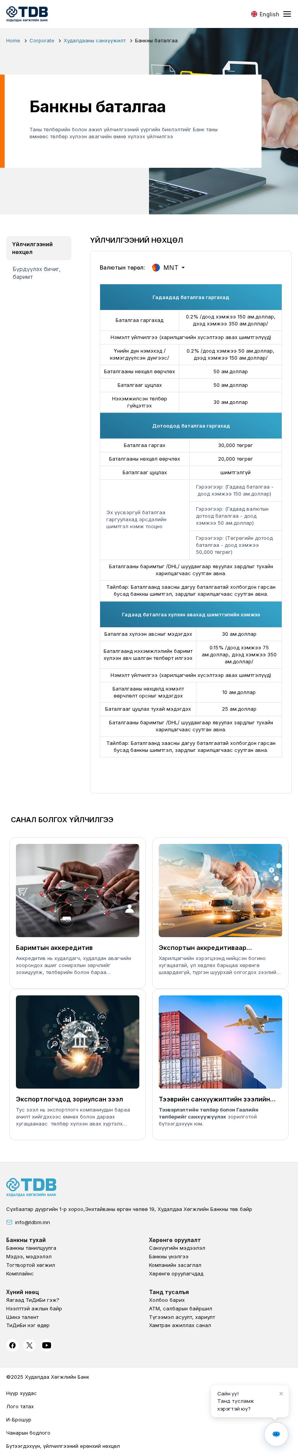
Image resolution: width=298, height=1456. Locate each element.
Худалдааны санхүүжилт (95, 40)
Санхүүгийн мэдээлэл (177, 1248)
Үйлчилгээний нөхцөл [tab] (32, 248)
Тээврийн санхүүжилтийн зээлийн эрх (214, 1099)
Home (13, 40)
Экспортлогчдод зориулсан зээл (69, 1099)
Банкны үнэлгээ (169, 1256)
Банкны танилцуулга (31, 1248)
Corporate (41, 40)
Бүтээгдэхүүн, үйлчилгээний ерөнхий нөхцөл (63, 1446)
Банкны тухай (26, 1240)
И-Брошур (18, 1419)
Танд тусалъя (169, 1292)
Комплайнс (20, 1273)
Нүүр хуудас (21, 1393)
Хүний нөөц (22, 1292)
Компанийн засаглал (175, 1265)
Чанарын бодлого (28, 1433)
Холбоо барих (167, 1300)
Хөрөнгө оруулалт (175, 1240)
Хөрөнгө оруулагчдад (176, 1273)
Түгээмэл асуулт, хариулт (182, 1317)
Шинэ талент (22, 1317)
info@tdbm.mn (32, 1222)
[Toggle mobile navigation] (287, 14)
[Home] (27, 14)
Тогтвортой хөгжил (30, 1265)
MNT (170, 267)
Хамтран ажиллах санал (180, 1325)
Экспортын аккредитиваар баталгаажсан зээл (202, 948)
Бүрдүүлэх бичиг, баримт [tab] (37, 273)
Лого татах (20, 1406)
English (269, 14)
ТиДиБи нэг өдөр (28, 1325)
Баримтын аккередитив (54, 948)
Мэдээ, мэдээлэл (29, 1256)
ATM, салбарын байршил (180, 1308)
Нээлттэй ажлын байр (34, 1308)
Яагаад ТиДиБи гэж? (32, 1300)
